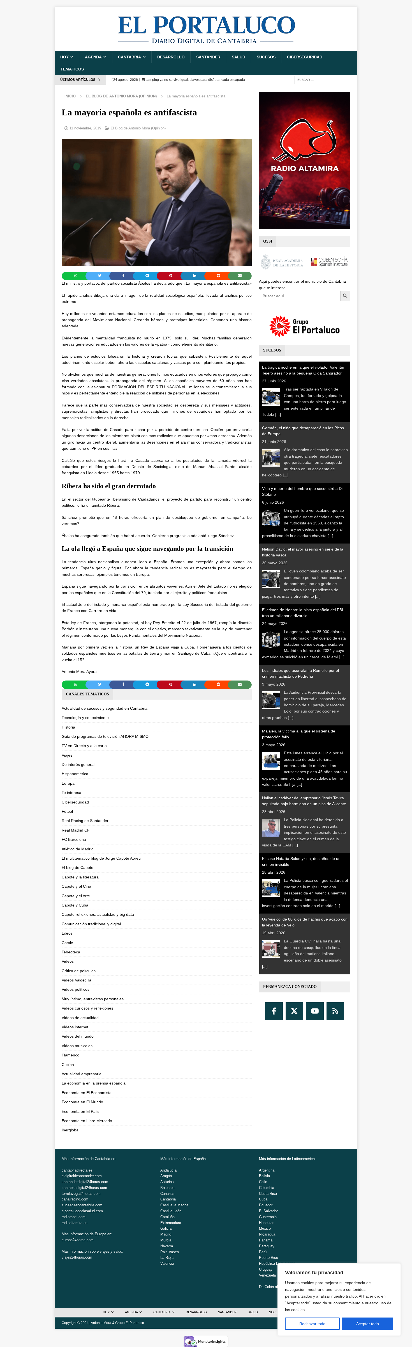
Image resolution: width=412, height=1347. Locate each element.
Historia (68, 727)
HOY (64, 57)
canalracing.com (75, 1199)
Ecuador (265, 1205)
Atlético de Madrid (78, 849)
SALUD (238, 57)
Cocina (68, 1064)
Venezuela (267, 1275)
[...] (278, 414)
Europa (68, 783)
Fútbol (67, 811)
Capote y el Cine (76, 886)
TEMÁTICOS (72, 69)
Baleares (167, 1188)
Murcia (165, 1240)
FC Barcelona (74, 839)
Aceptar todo (367, 1323)
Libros (67, 933)
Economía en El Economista (87, 1092)
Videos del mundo (78, 1036)
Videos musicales (77, 1046)
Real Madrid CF (76, 830)
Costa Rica (268, 1193)
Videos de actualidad (80, 1017)
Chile (263, 1182)
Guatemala (268, 1217)
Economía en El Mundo (82, 1102)
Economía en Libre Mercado (87, 1120)
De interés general (78, 764)
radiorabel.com (73, 1217)
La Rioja (166, 1257)
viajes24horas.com (77, 1257)
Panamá (265, 1240)
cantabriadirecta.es (77, 1170)
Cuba (263, 1199)
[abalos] (157, 263)
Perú (263, 1252)
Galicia (166, 1228)
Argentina (266, 1170)
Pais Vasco (169, 1252)
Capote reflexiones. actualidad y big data (98, 914)
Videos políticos (75, 989)
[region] (339, 1299)
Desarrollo (171, 57)
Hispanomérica (75, 773)
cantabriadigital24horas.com (84, 1188)
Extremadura (170, 1223)
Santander (208, 57)
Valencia (167, 1263)
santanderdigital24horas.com (85, 1182)
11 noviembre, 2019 (85, 128)
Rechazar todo (312, 1323)
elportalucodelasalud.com (82, 1211)
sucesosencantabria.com (82, 1205)
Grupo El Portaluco (129, 1323)
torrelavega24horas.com (81, 1193)
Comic (67, 942)
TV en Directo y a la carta (84, 745)
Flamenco (70, 1055)
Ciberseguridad (304, 57)
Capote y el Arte (76, 896)
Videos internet (75, 1027)
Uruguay (265, 1269)
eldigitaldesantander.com (82, 1176)
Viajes (67, 755)
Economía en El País (80, 1111)
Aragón (166, 1176)
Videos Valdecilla (76, 980)
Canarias (167, 1193)
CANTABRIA (129, 57)
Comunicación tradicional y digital (91, 924)
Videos (68, 961)
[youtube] (315, 1011)
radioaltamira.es (74, 1223)
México (265, 1228)
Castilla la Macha (174, 1205)
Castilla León (170, 1211)
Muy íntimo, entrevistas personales (93, 999)
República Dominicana (277, 1263)
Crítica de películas (79, 971)
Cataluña (167, 1217)
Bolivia (264, 1176)
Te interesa (71, 792)
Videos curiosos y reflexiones (87, 1008)
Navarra (166, 1246)
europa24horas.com (78, 1240)
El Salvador (268, 1211)
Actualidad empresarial (82, 1074)
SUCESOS (266, 57)
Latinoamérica (303, 1159)
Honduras (266, 1223)
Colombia (266, 1188)
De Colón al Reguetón (276, 1287)
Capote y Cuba (75, 905)
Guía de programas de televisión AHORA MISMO (105, 736)
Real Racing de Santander (85, 820)
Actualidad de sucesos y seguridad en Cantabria (104, 708)
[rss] (335, 1011)
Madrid (165, 1234)
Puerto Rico (268, 1257)
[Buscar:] (322, 79)
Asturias (167, 1182)
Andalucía (168, 1170)
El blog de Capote (77, 867)
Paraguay (266, 1246)
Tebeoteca (71, 952)
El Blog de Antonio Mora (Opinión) (138, 128)
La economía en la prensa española (94, 1083)
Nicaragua (267, 1234)
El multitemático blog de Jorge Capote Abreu (101, 858)
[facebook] (274, 1011)
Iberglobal (70, 1130)
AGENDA (93, 57)
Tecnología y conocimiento (85, 717)
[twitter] (294, 1011)
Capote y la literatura (80, 877)
